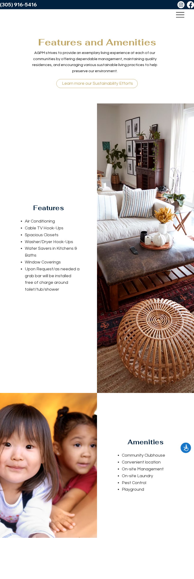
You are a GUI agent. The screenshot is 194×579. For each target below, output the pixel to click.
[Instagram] (181, 4)
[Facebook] (190, 4)
